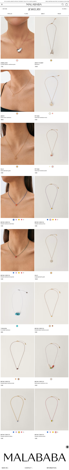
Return (5, 8)
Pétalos (10, 13)
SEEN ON (4, 468)
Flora (26, 13)
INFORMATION (51, 468)
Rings (59, 13)
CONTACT (28, 468)
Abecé (42, 13)
